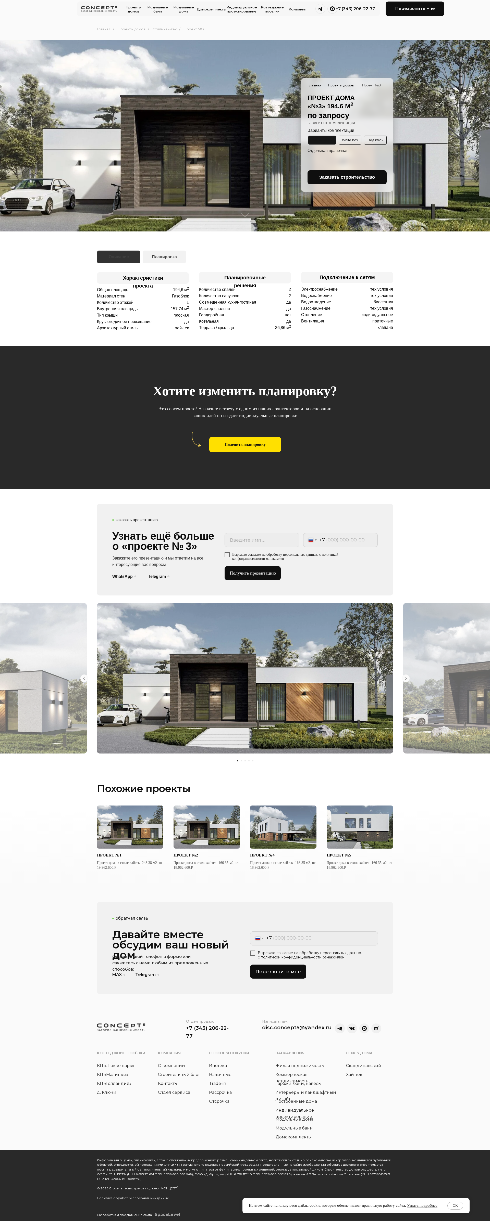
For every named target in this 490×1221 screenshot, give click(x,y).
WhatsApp (122, 576)
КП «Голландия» (114, 1083)
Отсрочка (219, 1101)
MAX (117, 974)
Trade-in (217, 1083)
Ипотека (218, 1065)
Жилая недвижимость (299, 1065)
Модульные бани (294, 1128)
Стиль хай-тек (165, 29)
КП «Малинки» (112, 1074)
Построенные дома (296, 1101)
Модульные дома (294, 1119)
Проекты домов (131, 29)
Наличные (220, 1074)
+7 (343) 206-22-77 (355, 8)
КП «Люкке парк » (115, 1065)
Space (161, 1214)
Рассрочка (220, 1092)
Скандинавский (363, 1065)
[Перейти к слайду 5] (252, 760)
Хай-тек (354, 1074)
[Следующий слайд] (406, 678)
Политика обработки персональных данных (132, 1198)
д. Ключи (106, 1092)
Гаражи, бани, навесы (298, 1083)
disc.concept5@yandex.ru (297, 1027)
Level (174, 1214)
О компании (171, 1065)
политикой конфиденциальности (291, 957)
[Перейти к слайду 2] (241, 760)
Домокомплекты (294, 1137)
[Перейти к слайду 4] (249, 760)
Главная (104, 29)
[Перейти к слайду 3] (245, 760)
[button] (415, 9)
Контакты (168, 1083)
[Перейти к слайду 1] (237, 760)
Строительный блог (179, 1074)
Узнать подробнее (422, 1205)
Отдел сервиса (174, 1092)
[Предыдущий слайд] (84, 678)
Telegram (157, 576)
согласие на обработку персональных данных (282, 554)
